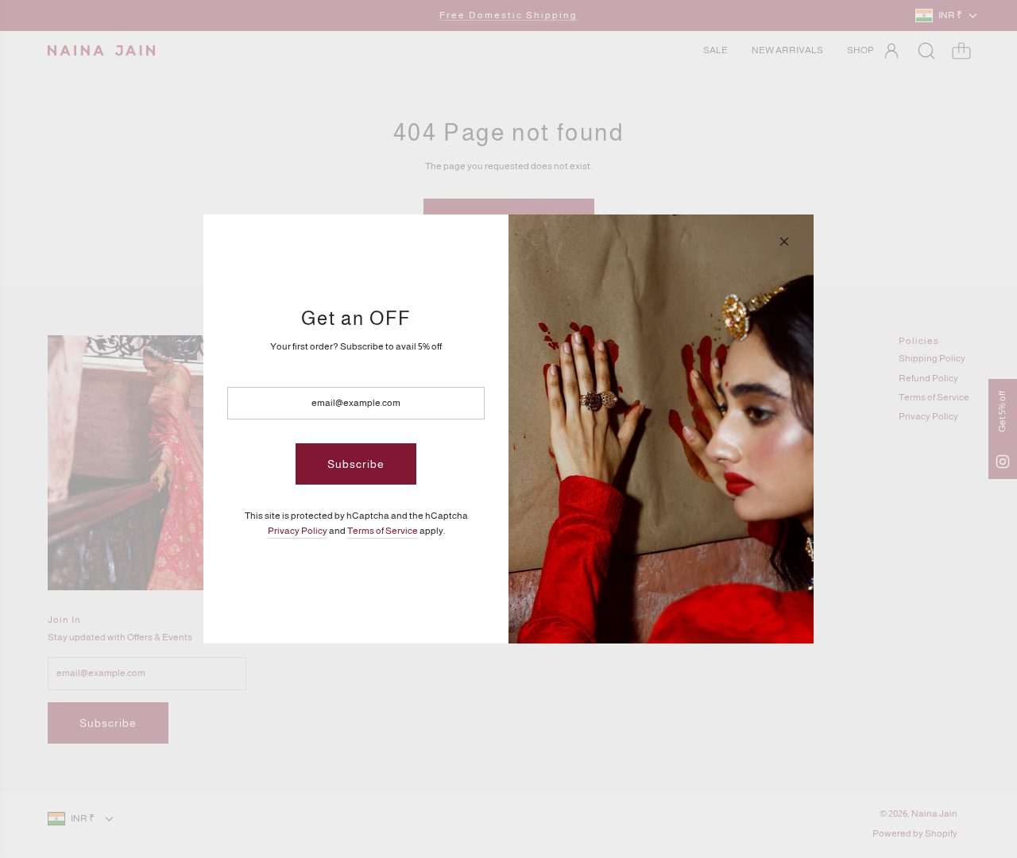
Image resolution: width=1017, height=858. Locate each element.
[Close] (784, 241)
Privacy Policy (297, 530)
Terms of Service (382, 530)
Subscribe (356, 464)
